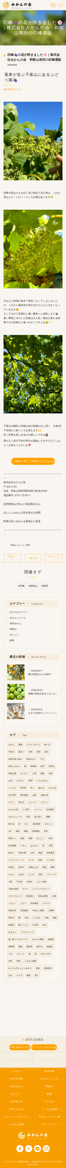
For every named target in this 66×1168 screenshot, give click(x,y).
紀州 (42, 766)
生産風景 (34, 903)
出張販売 (50, 809)
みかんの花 (13, 809)
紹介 (47, 752)
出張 (27, 917)
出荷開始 (36, 831)
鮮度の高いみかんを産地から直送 (22, 521)
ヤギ (42, 759)
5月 (9, 831)
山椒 (34, 795)
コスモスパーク (27, 932)
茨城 (40, 860)
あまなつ (12, 932)
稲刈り (11, 853)
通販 (20, 744)
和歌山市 (12, 910)
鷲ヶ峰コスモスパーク (18, 939)
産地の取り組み (15, 759)
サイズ (19, 975)
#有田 (44, 585)
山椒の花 (44, 795)
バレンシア (51, 874)
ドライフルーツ (33, 744)
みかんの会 (46, 953)
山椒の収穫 (13, 889)
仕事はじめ (33, 867)
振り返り (38, 816)
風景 (18, 831)
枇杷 (22, 838)
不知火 (11, 752)
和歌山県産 (43, 896)
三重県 (51, 910)
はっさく (24, 773)
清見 (40, 874)
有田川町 (22, 853)
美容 (18, 961)
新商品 (11, 925)
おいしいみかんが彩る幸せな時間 (22, 512)
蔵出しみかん (14, 766)
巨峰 (50, 838)
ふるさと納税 (30, 961)
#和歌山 (33, 585)
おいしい (21, 545)
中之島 (19, 881)
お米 (32, 853)
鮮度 (28, 545)
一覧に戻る (33, 558)
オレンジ (20, 953)
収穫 (30, 838)
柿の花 (11, 824)
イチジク (46, 903)
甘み (10, 975)
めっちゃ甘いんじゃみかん (20, 968)
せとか (11, 874)
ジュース (32, 802)
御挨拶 (51, 939)
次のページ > (53, 558)
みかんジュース (18, 617)
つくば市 (50, 860)
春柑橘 (11, 946)
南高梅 (33, 766)
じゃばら (36, 917)
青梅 (26, 831)
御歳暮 (49, 946)
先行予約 (12, 795)
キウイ (25, 889)
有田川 (21, 867)
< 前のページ (12, 558)
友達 (50, 773)
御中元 (39, 946)
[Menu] (60, 5)
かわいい (48, 824)
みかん (11, 744)
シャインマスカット (41, 889)
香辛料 (23, 788)
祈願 (44, 867)
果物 (20, 946)
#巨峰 (21, 585)
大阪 (10, 881)
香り (37, 975)
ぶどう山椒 (41, 881)
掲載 (48, 816)
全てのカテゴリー (19, 612)
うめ (10, 953)
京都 (47, 917)
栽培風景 (36, 824)
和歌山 (13, 545)
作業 (46, 831)
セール (31, 860)
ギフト (11, 802)
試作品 (51, 766)
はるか (21, 874)
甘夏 (50, 845)
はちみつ (34, 845)
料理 (30, 780)
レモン (23, 845)
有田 (28, 816)
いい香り (26, 809)
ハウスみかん (42, 780)
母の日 (21, 802)
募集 (42, 773)
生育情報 (12, 845)
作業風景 (50, 853)
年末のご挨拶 (38, 910)
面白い (21, 752)
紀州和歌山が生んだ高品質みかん (22, 503)
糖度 (28, 975)
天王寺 (35, 925)
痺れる (41, 788)
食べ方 (47, 744)
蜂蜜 (40, 853)
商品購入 (30, 896)
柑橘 (52, 867)
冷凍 (54, 896)
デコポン (20, 780)
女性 (10, 961)
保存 (38, 752)
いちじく (12, 903)
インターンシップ (16, 860)
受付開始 (24, 795)
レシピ (31, 874)
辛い (32, 788)
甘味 (30, 752)
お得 (10, 780)
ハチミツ (44, 802)
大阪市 (29, 881)
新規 (55, 917)
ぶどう (23, 903)
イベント (38, 809)
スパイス (12, 788)
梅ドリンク (23, 925)
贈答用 (29, 946)
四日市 (11, 917)
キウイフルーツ (15, 896)
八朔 (34, 773)
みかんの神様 (38, 939)
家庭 (38, 968)
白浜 (44, 925)
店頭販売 (24, 910)
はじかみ (52, 788)
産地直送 (48, 968)
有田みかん (15, 623)
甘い (27, 824)
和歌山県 (12, 773)
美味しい (12, 838)
